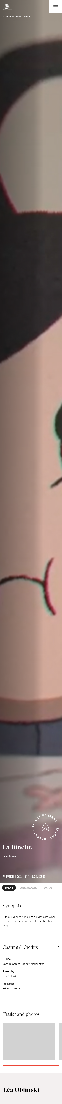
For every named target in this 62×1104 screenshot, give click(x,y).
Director (48, 888)
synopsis (9, 888)
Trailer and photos (28, 888)
